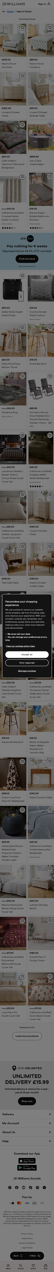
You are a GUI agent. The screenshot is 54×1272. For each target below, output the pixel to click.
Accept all (27, 654)
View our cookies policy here (20, 646)
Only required (26, 662)
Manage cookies (27, 671)
